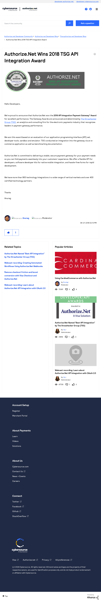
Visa (14, 560)
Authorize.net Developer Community (18, 36)
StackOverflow (19, 516)
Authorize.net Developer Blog (46, 36)
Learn (15, 436)
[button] (8, 232)
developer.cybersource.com (87, 1)
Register (16, 411)
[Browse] (95, 9)
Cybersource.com (20, 466)
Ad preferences (62, 560)
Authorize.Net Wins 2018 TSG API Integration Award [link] (26, 40)
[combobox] (37, 23)
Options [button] (94, 54)
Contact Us (17, 471)
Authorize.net (29, 560)
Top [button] (6, 596)
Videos (15, 441)
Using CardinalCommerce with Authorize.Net (75, 278)
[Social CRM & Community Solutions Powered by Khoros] (93, 597)
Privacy (45, 560)
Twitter (15, 501)
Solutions (16, 446)
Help (87, 9)
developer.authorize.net (64, 1)
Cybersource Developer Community (9, 9)
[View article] (76, 263)
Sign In (90, 9)
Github (15, 511)
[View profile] (57, 283)
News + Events (18, 476)
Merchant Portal (19, 415)
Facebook (16, 506)
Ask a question (87, 23)
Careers (16, 481)
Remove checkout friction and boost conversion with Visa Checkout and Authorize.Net (21, 275)
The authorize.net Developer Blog (73, 36)
